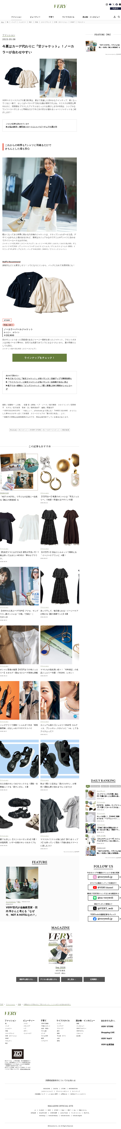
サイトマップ (76, 1091)
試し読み (71, 979)
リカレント (79, 1033)
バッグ (13, 22)
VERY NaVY (106, 1038)
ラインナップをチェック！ (39, 357)
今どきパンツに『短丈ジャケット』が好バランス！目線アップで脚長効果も (40, 378)
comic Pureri (64, 1113)
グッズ (43, 1033)
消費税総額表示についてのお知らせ (60, 1080)
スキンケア (27, 1026)
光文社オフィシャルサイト (78, 1094)
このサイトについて (47, 1091)
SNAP (72, 22)
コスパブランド (46, 22)
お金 (58, 1038)
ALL (2, 22)
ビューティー (35, 17)
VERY (49, 1110)
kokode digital (77, 1115)
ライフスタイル (68, 17)
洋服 (36, 22)
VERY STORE (107, 1026)
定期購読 (93, 979)
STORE (63, 1088)
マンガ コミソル (76, 1113)
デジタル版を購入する (48, 979)
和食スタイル (83, 1110)
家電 (58, 1041)
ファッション (16, 17)
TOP (1, 1004)
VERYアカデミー (81, 1028)
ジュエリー (22, 22)
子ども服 (43, 1031)
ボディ (26, 1031)
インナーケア (27, 1033)
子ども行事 (44, 1036)
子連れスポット (45, 1026)
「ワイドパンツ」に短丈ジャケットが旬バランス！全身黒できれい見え (38, 382)
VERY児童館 (44, 1023)
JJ (35, 1110)
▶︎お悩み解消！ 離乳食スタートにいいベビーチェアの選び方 (31, 127)
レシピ (59, 1023)
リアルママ (44, 1041)
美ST (69, 1110)
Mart (63, 1110)
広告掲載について (40, 1094)
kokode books (65, 1115)
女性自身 (33, 1113)
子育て (51, 17)
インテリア (60, 1026)
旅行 (58, 1031)
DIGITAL (55, 1088)
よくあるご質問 (53, 1094)
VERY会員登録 (107, 1044)
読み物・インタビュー (91, 17)
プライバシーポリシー (62, 1091)
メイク (26, 1023)
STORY (56, 1110)
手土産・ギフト (61, 1036)
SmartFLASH (43, 1113)
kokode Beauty (53, 1115)
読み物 (78, 1036)
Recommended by (69, 851)
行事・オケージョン (60, 22)
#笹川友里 (65, 430)
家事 (58, 1033)
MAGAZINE (46, 1088)
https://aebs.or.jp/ (25, 1069)
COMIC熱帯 (53, 1113)
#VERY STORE (35, 430)
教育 (42, 1038)
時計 (30, 22)
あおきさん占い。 (108, 1020)
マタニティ (81, 22)
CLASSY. (41, 1110)
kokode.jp (42, 1115)
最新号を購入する (26, 979)
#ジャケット (23, 430)
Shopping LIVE (108, 1032)
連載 (77, 1023)
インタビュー (80, 1026)
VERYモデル (80, 1031)
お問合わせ (64, 1094)
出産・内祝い (45, 1028)
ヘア (25, 1028)
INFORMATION (73, 1088)
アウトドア (60, 1028)
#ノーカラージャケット (51, 430)
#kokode (13, 430)
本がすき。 (87, 1113)
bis (75, 1110)
